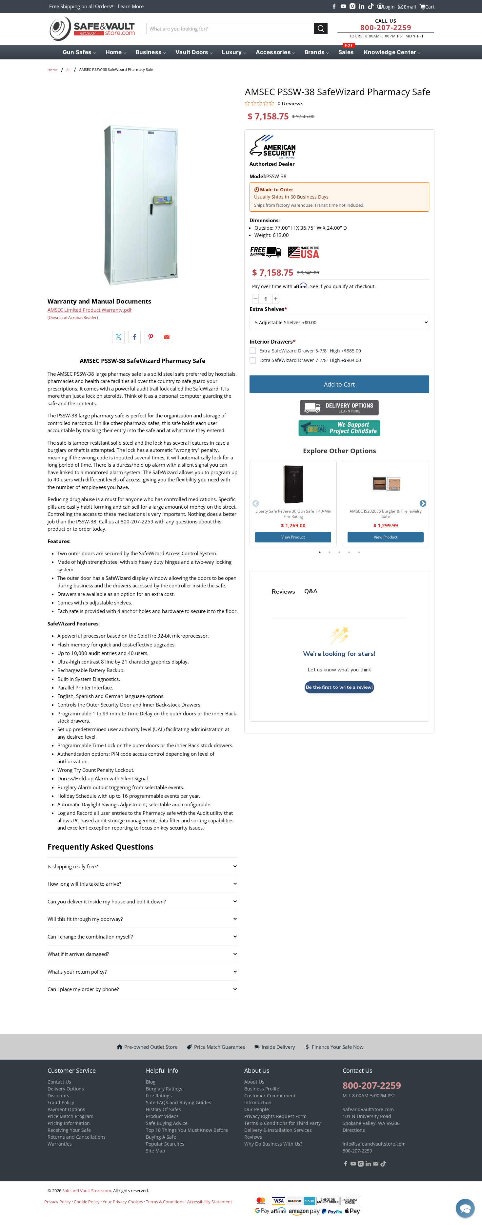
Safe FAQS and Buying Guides (178, 1102)
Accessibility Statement (209, 1202)
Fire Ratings (159, 1095)
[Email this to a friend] (167, 337)
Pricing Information (69, 1123)
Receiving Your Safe (69, 1130)
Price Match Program (70, 1116)
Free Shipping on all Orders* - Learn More (96, 6)
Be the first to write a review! (339, 687)
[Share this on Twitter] (118, 337)
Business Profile (261, 1089)
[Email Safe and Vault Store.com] (376, 1165)
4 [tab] (349, 552)
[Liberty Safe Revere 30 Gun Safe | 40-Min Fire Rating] (293, 484)
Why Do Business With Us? (273, 1144)
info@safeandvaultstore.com (374, 1144)
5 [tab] (359, 552)
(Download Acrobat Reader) (73, 317)
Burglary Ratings (164, 1089)
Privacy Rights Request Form (275, 1116)
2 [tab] (329, 552)
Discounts (58, 1095)
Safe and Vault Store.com (86, 1190)
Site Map (155, 1151)
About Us (254, 1082)
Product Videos (162, 1116)
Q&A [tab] (310, 591)
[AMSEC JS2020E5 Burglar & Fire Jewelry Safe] (385, 484)
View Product (293, 537)
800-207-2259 (386, 27)
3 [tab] (339, 552)
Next (423, 503)
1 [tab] (319, 552)
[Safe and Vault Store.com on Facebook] (334, 6)
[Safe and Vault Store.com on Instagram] (352, 6)
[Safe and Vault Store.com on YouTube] (343, 6)
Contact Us (59, 1082)
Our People (256, 1109)
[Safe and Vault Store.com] (92, 29)
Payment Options (66, 1109)
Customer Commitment (269, 1095)
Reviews (253, 1137)
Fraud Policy (61, 1102)
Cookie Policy (87, 1202)
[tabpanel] (293, 503)
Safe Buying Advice (167, 1123)
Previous (255, 503)
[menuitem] (78, 52)
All (68, 70)
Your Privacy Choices (123, 1202)
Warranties (60, 1144)
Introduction (257, 1102)
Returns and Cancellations (77, 1137)
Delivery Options (66, 1089)
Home (53, 70)
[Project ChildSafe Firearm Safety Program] (339, 428)
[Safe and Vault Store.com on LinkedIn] (362, 6)
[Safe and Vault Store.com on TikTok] (371, 6)
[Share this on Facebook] (134, 337)
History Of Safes (163, 1109)
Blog (150, 1082)
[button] (465, 1208)
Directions (354, 1130)
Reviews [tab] (283, 592)
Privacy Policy (57, 1202)
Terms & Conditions (165, 1202)
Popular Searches (165, 1144)
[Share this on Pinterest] (151, 337)
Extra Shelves (268, 309)
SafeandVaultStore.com (368, 1109)
